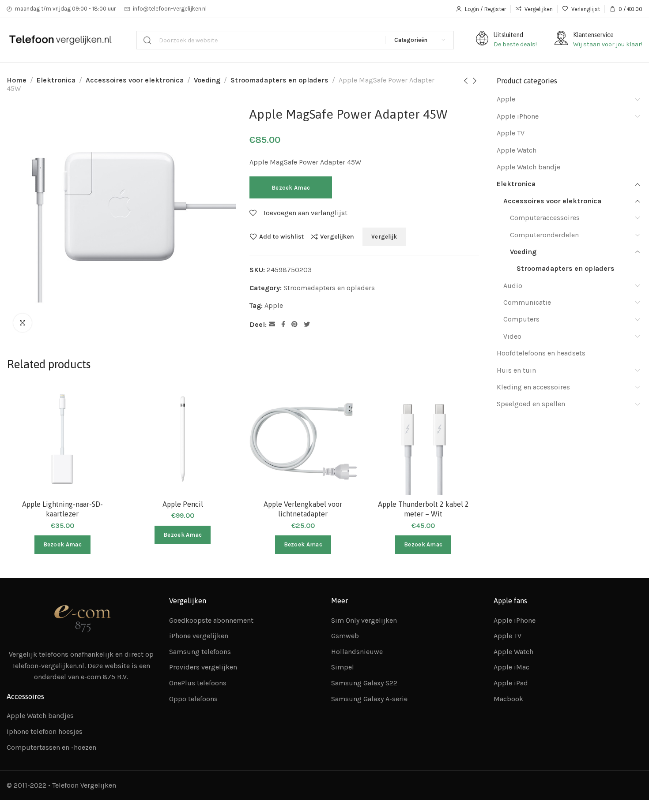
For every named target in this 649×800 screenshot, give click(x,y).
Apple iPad (511, 683)
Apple (273, 305)
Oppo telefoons (193, 699)
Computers (521, 319)
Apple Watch (516, 150)
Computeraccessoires (545, 217)
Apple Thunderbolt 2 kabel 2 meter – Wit (423, 509)
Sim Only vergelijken (364, 620)
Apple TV (510, 133)
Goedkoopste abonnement (211, 620)
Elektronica (56, 80)
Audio (512, 285)
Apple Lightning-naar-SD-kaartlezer (62, 509)
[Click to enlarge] (22, 323)
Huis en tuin (516, 370)
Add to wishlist (281, 236)
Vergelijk (384, 236)
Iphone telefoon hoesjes (45, 731)
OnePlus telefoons (197, 683)
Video (512, 336)
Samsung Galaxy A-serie (369, 699)
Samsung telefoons (200, 651)
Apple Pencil (182, 504)
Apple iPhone (518, 116)
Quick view (102, 442)
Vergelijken (337, 236)
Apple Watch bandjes (40, 715)
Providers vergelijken (203, 667)
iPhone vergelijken (198, 636)
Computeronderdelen (544, 235)
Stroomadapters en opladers (279, 80)
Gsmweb (345, 636)
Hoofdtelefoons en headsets (541, 353)
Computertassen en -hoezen (51, 747)
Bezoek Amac (291, 187)
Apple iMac (511, 667)
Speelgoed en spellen (531, 404)
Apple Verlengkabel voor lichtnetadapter (303, 509)
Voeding (207, 80)
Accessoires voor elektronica (135, 80)
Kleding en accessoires (533, 387)
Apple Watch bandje (528, 167)
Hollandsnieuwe (357, 651)
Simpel (342, 667)
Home (16, 80)
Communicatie (527, 302)
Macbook (508, 699)
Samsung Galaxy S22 (364, 683)
